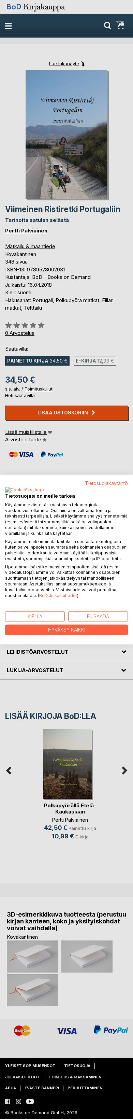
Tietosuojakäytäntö (106, 483)
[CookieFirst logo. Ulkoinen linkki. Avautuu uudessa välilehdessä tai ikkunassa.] (24, 490)
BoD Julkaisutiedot (58, 595)
